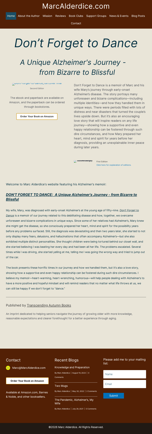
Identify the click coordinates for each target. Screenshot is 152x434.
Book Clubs (76, 15)
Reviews (60, 15)
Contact (76, 23)
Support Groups (96, 15)
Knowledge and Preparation (72, 367)
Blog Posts (138, 15)
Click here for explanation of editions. (113, 165)
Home (11, 15)
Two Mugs (61, 385)
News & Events (118, 15)
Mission (47, 15)
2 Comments (91, 391)
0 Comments (91, 409)
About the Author (29, 15)
